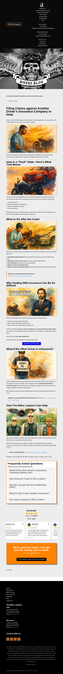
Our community (43, 34)
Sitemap (26, 670)
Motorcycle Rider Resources (43, 36)
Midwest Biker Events (42, 32)
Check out (20, 276)
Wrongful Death (43, 18)
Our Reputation (42, 24)
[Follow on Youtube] (15, 639)
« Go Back (9, 570)
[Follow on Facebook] (7, 639)
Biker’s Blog (42, 43)
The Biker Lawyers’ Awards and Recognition (43, 28)
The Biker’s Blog (13, 101)
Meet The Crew (10, 592)
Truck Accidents (43, 16)
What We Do (42, 8)
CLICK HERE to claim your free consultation (31, 559)
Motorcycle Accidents (43, 12)
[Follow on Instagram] (11, 639)
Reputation (9, 596)
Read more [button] (11, 537)
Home (8, 588)
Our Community (10, 594)
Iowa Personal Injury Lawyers (43, 10)
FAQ (43, 20)
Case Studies (43, 26)
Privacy (30, 670)
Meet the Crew (42, 39)
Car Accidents (43, 14)
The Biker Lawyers (33, 456)
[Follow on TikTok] (18, 639)
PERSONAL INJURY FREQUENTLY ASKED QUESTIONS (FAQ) (24, 96)
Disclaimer (35, 670)
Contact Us (42, 41)
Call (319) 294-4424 (42, 45)
